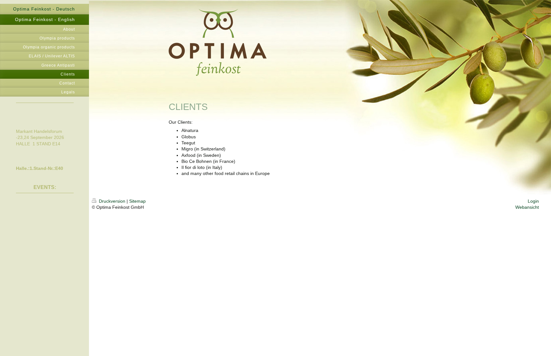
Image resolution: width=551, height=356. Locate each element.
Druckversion (112, 201)
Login (533, 201)
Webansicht (527, 207)
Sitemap (137, 201)
